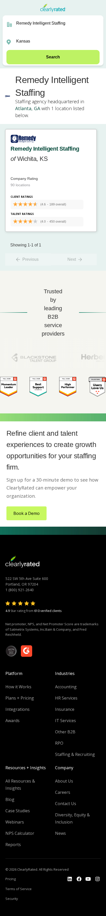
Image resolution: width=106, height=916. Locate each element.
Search (53, 57)
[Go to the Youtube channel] (88, 879)
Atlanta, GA (27, 108)
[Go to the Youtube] (79, 879)
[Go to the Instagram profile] (97, 879)
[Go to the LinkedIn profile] (70, 879)
